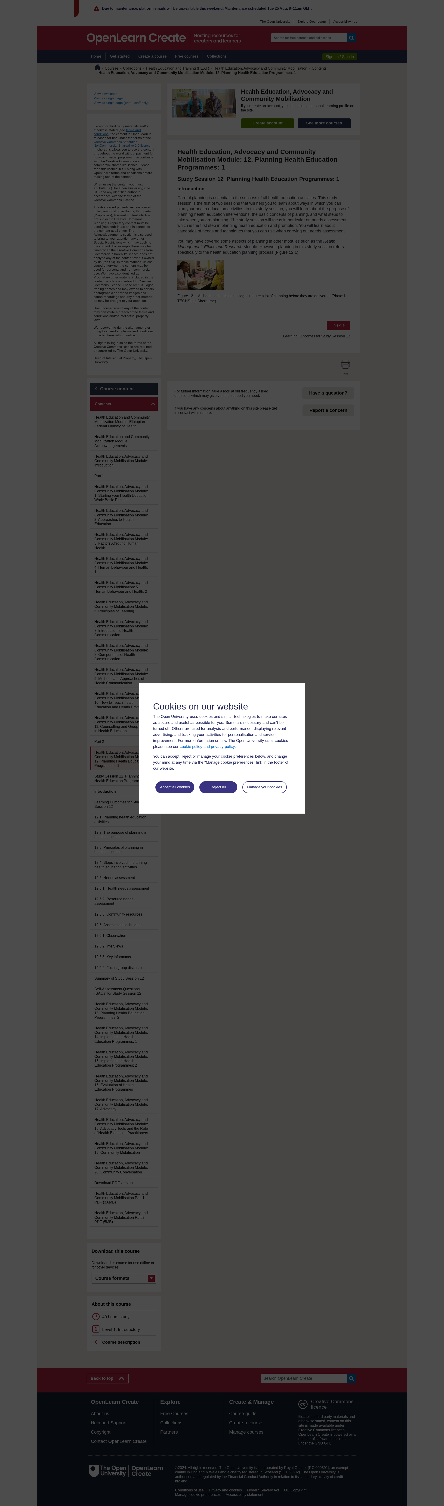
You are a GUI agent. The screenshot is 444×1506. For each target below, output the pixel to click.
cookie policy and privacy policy (207, 746)
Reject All (218, 787)
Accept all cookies (175, 787)
